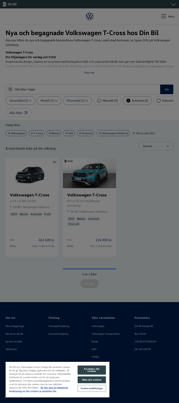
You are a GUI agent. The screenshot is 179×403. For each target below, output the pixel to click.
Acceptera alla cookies (91, 370)
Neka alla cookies (91, 379)
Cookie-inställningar (92, 388)
